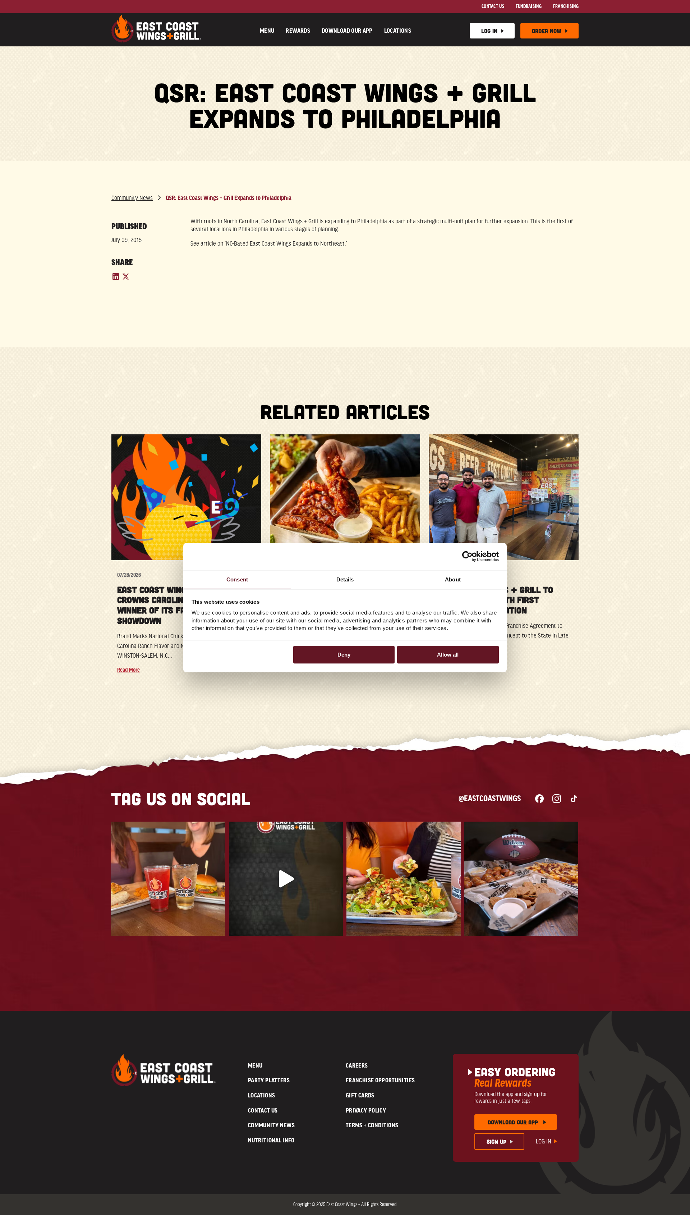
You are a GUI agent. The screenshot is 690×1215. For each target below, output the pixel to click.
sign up (496, 1141)
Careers (357, 1065)
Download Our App (347, 30)
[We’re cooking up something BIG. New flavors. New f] (286, 879)
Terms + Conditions (372, 1125)
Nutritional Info (271, 1140)
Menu (267, 30)
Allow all (448, 655)
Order (546, 30)
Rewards (298, 30)
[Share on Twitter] (125, 278)
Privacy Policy (366, 1110)
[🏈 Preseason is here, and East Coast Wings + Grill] (521, 879)
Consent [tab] (237, 579)
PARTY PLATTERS (269, 1080)
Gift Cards (360, 1095)
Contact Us (493, 6)
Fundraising (529, 6)
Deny (343, 655)
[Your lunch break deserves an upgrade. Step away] (168, 879)
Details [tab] (345, 579)
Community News (132, 198)
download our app (513, 1122)
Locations (397, 30)
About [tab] (453, 579)
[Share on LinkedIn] (116, 278)
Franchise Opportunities (380, 1080)
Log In (489, 30)
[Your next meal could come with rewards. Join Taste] (403, 879)
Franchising (566, 6)
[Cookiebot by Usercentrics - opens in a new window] (467, 556)
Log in (543, 1141)
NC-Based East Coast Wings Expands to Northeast (285, 243)
